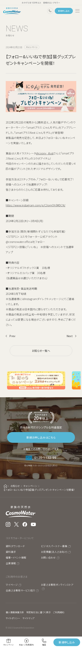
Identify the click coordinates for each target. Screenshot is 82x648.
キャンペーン (30, 486)
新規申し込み (64, 10)
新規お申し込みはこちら (41, 437)
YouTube (33, 524)
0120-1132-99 (50, 11)
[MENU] (77, 11)
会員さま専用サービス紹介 (20, 590)
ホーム (5, 486)
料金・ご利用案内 (26, 644)
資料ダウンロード (15, 546)
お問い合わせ (48, 557)
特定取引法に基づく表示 (38, 612)
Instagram (8, 524)
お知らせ (15, 486)
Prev (12, 336)
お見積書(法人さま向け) (54, 552)
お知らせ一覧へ (41, 351)
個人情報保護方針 (15, 612)
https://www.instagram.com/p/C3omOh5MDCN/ (35, 205)
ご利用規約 (58, 612)
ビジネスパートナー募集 (54, 546)
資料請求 (11, 552)
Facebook (25, 524)
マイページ (12, 584)
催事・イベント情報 (16, 557)
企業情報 (11, 563)
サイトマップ (28, 618)
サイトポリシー (13, 618)
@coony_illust (44, 153)
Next (70, 336)
